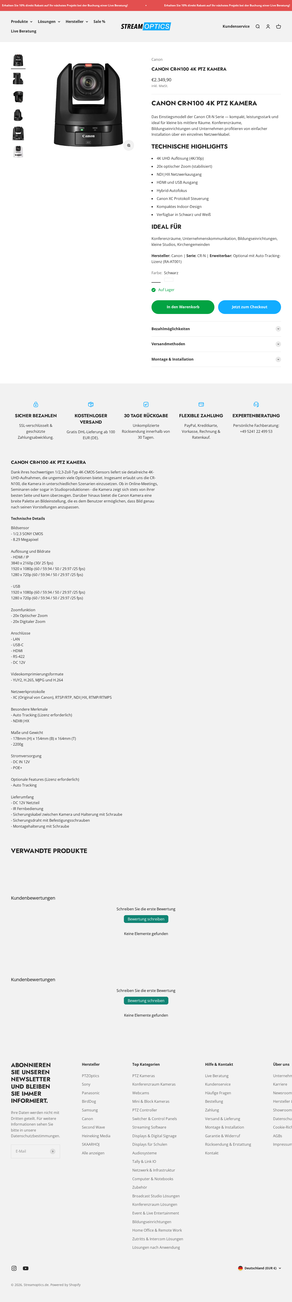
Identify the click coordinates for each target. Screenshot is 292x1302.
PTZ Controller (144, 1110)
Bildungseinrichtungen (151, 1221)
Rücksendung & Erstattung (228, 1144)
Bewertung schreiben (146, 919)
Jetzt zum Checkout (249, 306)
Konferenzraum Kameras (154, 1084)
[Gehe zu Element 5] (18, 134)
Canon (157, 59)
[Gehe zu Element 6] (18, 152)
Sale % (99, 21)
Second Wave (93, 1127)
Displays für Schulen (149, 1144)
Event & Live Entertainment (155, 1213)
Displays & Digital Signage (154, 1135)
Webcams (140, 1092)
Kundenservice (236, 26)
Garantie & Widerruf (222, 1135)
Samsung (90, 1110)
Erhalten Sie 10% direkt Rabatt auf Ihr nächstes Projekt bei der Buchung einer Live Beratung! (209, 5)
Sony (86, 1084)
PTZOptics (90, 1075)
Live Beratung (23, 31)
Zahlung (212, 1110)
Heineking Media (96, 1135)
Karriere (280, 1084)
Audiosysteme (144, 1153)
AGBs (277, 1135)
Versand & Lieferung (222, 1118)
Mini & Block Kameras (150, 1101)
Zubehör (139, 1187)
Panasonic (91, 1092)
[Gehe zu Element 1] (18, 61)
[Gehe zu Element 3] (18, 98)
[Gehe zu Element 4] (18, 116)
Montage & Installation (224, 1127)
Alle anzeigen (93, 1153)
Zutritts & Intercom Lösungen (157, 1238)
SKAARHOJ (90, 1144)
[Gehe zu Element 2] (18, 79)
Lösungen (47, 21)
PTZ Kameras (143, 1075)
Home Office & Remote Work (157, 1230)
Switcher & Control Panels (154, 1118)
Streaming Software (149, 1127)
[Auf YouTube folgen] (26, 1268)
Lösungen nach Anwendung (156, 1247)
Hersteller (74, 21)
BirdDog (89, 1101)
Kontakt (212, 1153)
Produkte (19, 21)
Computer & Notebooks (152, 1178)
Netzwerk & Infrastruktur (153, 1170)
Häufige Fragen (218, 1092)
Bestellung (214, 1101)
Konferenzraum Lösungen (154, 1204)
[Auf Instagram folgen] (14, 1268)
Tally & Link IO (144, 1161)
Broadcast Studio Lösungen (156, 1195)
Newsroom (282, 1092)
